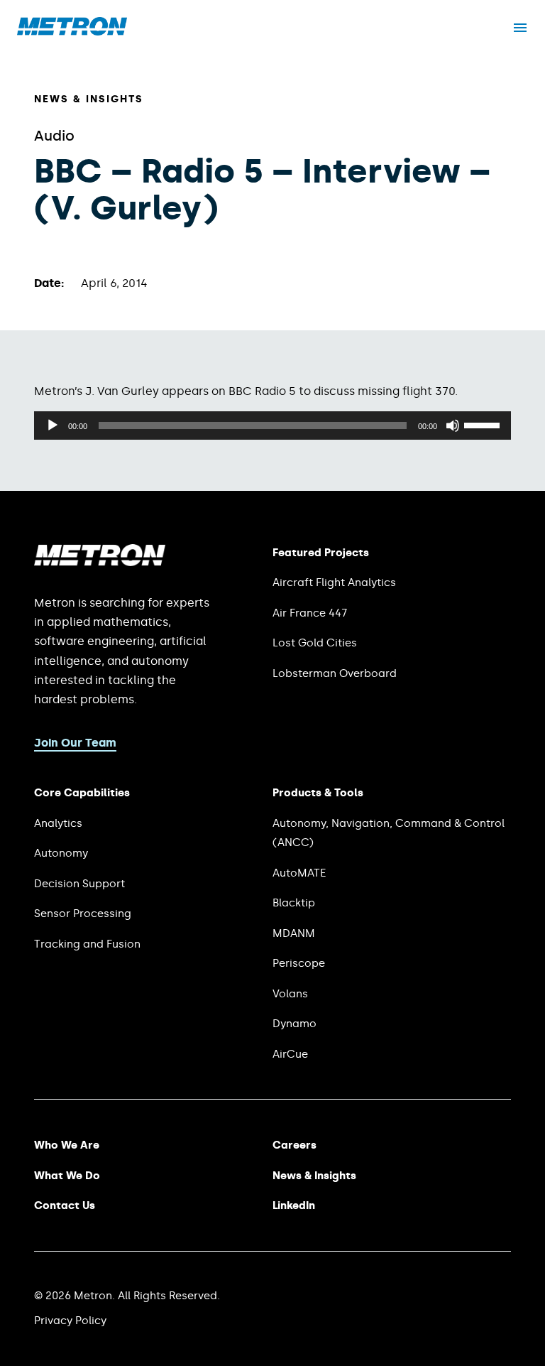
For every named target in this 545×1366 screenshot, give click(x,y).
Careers (294, 1145)
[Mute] (453, 425)
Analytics (58, 823)
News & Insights (88, 99)
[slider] (484, 424)
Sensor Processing (82, 913)
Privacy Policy (70, 1320)
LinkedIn (293, 1205)
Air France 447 (309, 613)
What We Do (67, 1175)
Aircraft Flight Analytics (334, 582)
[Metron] (72, 31)
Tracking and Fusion (87, 944)
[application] (272, 425)
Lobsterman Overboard (334, 673)
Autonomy (61, 853)
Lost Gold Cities (314, 642)
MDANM (293, 933)
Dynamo (294, 1023)
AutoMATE (299, 873)
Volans (290, 993)
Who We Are (66, 1145)
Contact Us (64, 1205)
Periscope (298, 963)
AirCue (290, 1054)
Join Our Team (75, 742)
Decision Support (79, 883)
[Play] (52, 425)
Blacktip (293, 902)
